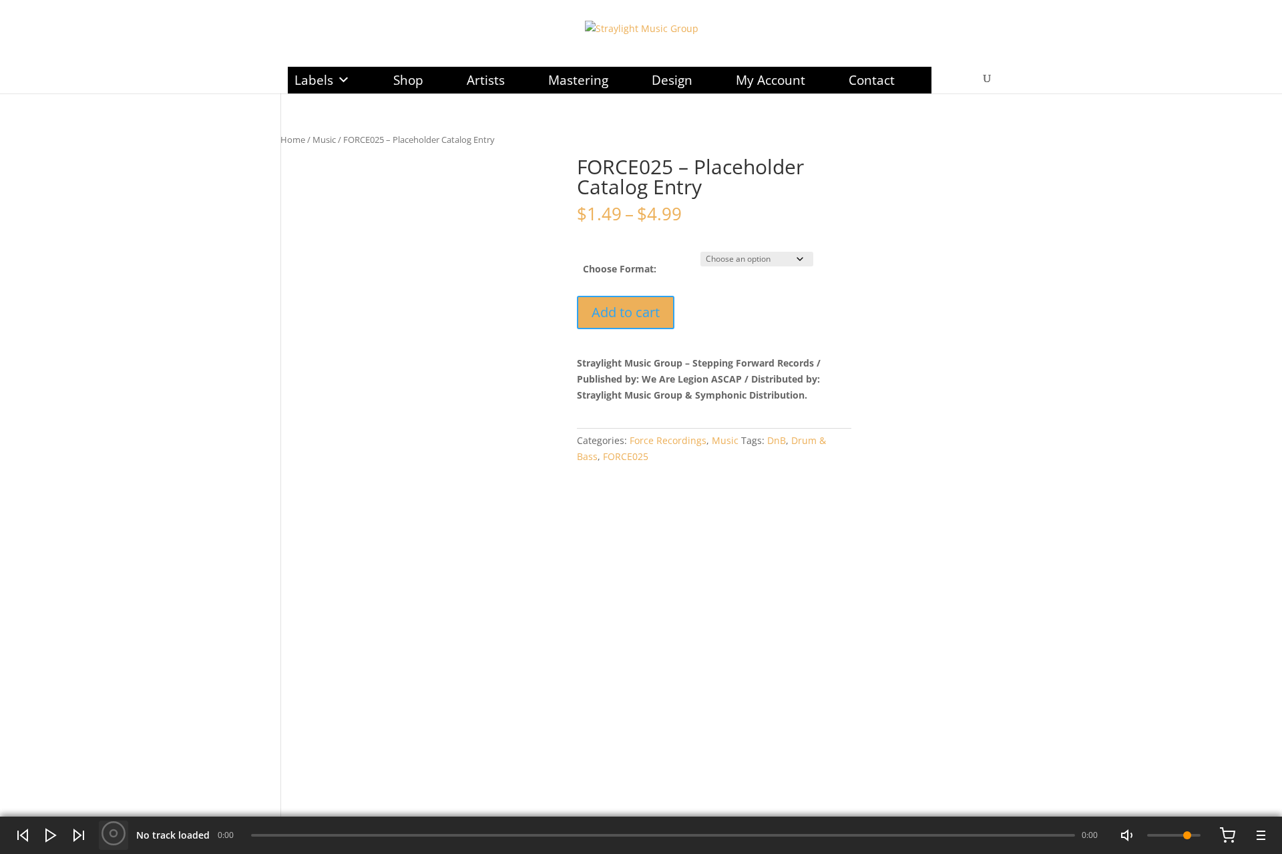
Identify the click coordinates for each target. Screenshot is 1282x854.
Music (324, 140)
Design (672, 80)
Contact (872, 80)
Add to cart (626, 312)
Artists (486, 80)
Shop (408, 80)
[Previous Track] (23, 835)
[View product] (113, 835)
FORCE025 (625, 456)
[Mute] (1128, 835)
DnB (776, 440)
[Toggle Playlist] (1259, 835)
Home (292, 140)
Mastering (578, 80)
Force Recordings (668, 440)
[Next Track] (79, 835)
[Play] (51, 835)
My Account (770, 80)
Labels (313, 80)
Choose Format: (619, 268)
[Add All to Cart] (1227, 835)
